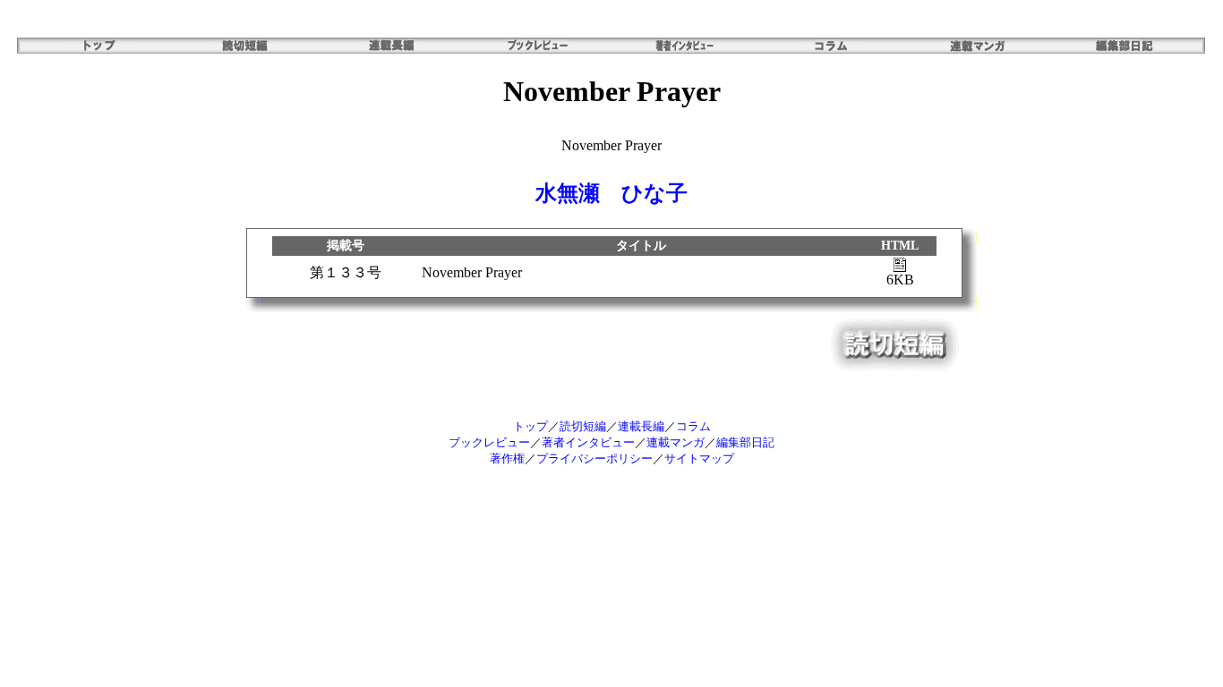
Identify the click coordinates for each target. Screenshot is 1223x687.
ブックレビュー (489, 442)
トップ (530, 426)
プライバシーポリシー (594, 458)
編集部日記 (745, 442)
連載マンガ (675, 442)
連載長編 (641, 426)
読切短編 (583, 426)
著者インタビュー (588, 442)
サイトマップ (699, 458)
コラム (693, 426)
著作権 (507, 458)
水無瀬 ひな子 (611, 193)
